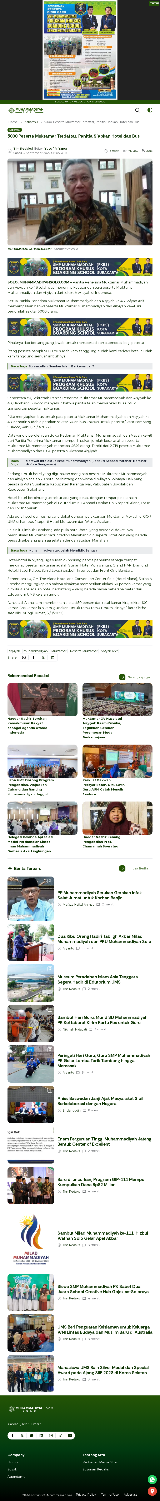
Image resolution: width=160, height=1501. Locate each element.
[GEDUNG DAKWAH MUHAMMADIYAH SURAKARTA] (152, 1491)
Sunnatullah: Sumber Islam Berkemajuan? (61, 366)
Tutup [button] (154, 3)
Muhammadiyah (91, 306)
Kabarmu (31, 122)
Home (13, 122)
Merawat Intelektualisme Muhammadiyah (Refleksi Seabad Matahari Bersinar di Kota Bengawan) (86, 462)
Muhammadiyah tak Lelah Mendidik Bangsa (63, 550)
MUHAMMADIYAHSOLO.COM (44, 282)
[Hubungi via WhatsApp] (152, 1479)
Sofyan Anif (109, 651)
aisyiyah (14, 651)
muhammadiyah (36, 651)
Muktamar (58, 651)
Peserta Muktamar (84, 651)
